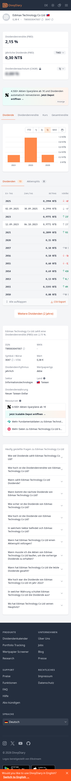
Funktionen (10, 683)
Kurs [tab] (45, 115)
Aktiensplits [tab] (36, 181)
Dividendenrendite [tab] (28, 115)
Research (8, 658)
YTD (29, 129)
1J (36, 129)
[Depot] (59, 5)
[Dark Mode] (53, 5)
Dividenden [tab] (12, 181)
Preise (6, 676)
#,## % (12, 73)
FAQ (5, 689)
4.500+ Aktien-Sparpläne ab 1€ (29, 406)
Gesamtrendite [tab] (60, 115)
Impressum (45, 676)
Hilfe (5, 696)
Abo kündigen (11, 702)
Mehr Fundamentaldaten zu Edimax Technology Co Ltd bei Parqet (37, 421)
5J (47, 129)
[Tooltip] (44, 378)
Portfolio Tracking (14, 645)
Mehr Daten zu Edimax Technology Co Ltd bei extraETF (37, 429)
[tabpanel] (35, 148)
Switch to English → (16, 777)
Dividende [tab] (8, 115)
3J (42, 129)
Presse (42, 658)
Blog (41, 652)
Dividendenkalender (15, 638)
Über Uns (44, 638)
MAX (55, 129)
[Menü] (66, 5)
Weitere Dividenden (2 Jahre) (35, 313)
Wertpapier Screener (16, 652)
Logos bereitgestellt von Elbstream (22, 758)
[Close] (67, 773)
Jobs (40, 645)
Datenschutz (46, 683)
